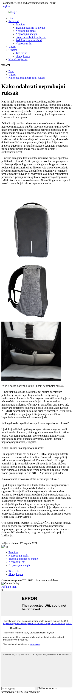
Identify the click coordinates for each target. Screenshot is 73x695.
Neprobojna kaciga (26, 33)
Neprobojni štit (24, 43)
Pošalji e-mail (8, 586)
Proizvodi (14, 21)
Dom (11, 18)
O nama (13, 49)
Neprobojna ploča (26, 30)
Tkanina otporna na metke (30, 27)
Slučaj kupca (23, 56)
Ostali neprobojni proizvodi (31, 37)
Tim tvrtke (21, 53)
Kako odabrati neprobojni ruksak (27, 77)
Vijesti (12, 46)
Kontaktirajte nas (18, 59)
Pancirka (20, 24)
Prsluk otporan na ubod (29, 40)
